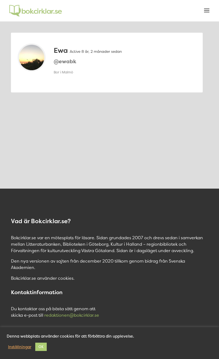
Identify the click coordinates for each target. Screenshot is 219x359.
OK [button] (41, 346)
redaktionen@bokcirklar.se (71, 315)
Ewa (61, 50)
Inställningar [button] (19, 347)
